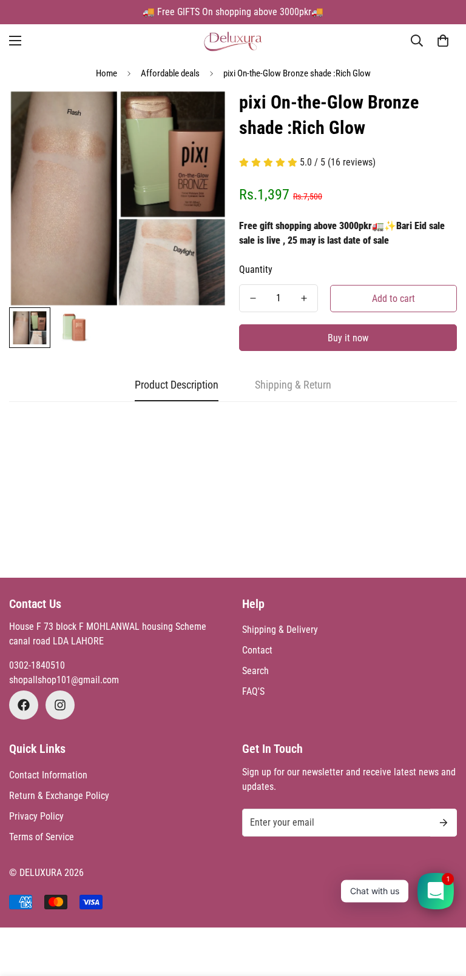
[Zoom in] (201, 115)
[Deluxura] (233, 41)
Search (255, 671)
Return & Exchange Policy (59, 795)
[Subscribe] (443, 823)
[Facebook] (23, 705)
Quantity (255, 269)
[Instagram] (60, 705)
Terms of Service (41, 837)
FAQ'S (253, 691)
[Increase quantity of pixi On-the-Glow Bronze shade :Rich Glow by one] (304, 298)
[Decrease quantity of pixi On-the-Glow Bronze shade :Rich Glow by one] (253, 298)
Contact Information (48, 775)
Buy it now (348, 338)
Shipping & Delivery (280, 629)
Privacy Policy (36, 816)
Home (106, 73)
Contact (257, 650)
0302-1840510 (37, 665)
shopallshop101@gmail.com (64, 680)
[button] (443, 41)
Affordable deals (170, 73)
